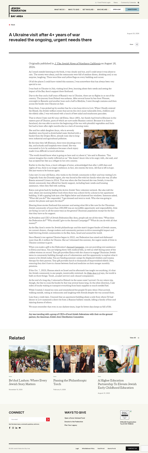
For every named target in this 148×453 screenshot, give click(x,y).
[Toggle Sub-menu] (65, 9)
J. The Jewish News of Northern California (77, 63)
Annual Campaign (75, 247)
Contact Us (132, 448)
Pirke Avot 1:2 (93, 273)
